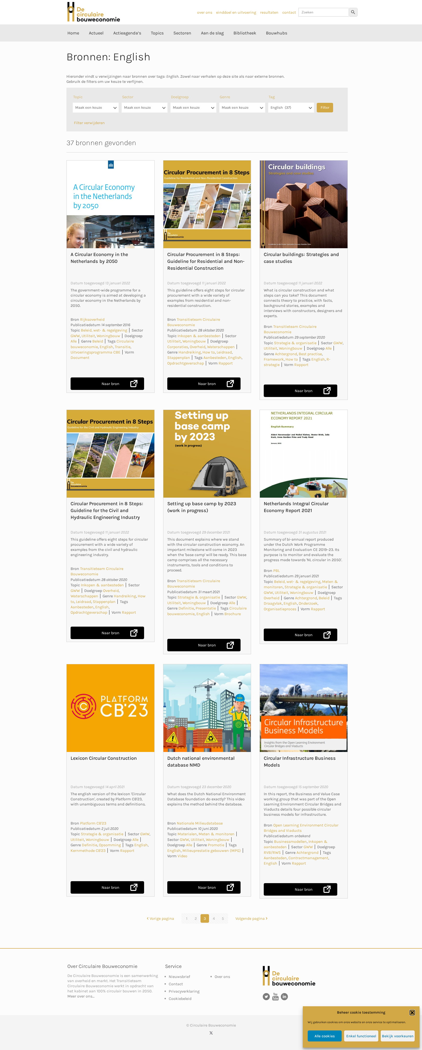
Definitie (186, 608)
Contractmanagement (308, 858)
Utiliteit (88, 335)
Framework (274, 359)
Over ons (222, 976)
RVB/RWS (272, 852)
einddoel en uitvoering (236, 12)
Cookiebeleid (180, 998)
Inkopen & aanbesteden (199, 335)
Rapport (226, 363)
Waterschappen (221, 346)
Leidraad (224, 352)
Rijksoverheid (92, 319)
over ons (204, 12)
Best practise (310, 354)
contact (289, 12)
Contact (176, 984)
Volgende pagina (250, 918)
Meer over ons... (81, 996)
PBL (276, 570)
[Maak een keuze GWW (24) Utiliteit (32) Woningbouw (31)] (144, 110)
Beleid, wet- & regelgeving (104, 330)
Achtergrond (286, 354)
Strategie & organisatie (295, 343)
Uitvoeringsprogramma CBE (95, 352)
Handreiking (190, 352)
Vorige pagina (162, 918)
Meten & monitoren (216, 834)
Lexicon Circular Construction (104, 758)
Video (182, 856)
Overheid (197, 346)
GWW (75, 335)
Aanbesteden (214, 357)
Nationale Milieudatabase (200, 823)
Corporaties (177, 346)
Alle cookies (325, 1036)
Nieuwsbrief (179, 976)
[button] (412, 1012)
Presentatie (206, 608)
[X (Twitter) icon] (211, 1033)
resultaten (269, 12)
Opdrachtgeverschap (185, 363)
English (106, 346)
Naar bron (110, 383)
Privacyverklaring (184, 991)
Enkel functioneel (361, 1036)
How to (208, 352)
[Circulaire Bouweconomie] (93, 20)
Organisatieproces (280, 609)
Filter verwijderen (89, 122)
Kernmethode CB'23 (88, 850)
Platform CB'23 (93, 823)
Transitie (122, 346)
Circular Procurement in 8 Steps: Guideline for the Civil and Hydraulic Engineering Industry (107, 510)
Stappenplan (178, 357)
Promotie (216, 845)
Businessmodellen (290, 841)
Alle (74, 341)
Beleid (97, 341)
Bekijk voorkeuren (397, 1036)
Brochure (232, 613)
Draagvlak (273, 603)
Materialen (187, 834)
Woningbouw (108, 335)
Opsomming (110, 845)
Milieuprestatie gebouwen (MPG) (211, 850)
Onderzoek (308, 603)
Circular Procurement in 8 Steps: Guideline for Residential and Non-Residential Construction (205, 261)
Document (80, 357)
